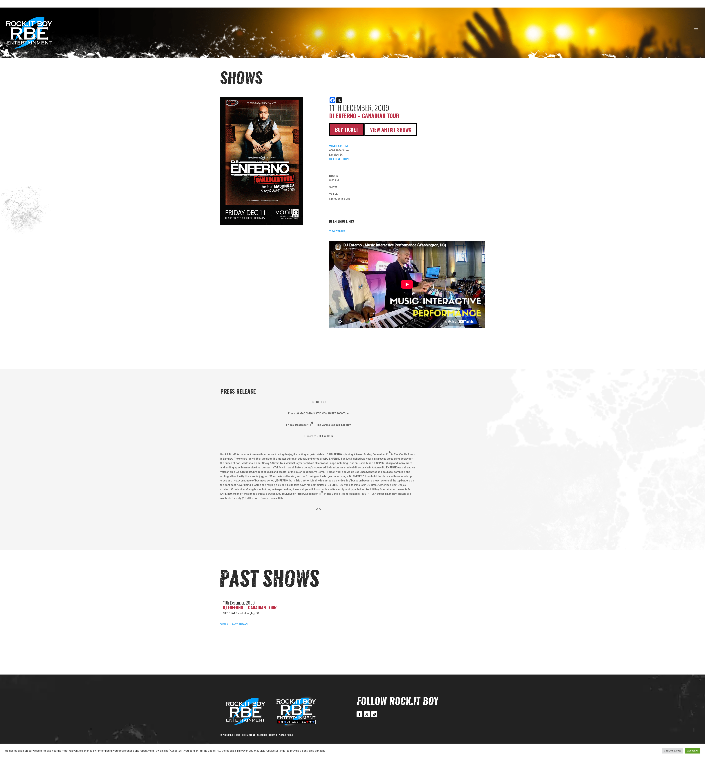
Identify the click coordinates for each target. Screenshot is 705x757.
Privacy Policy (286, 734)
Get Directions (339, 159)
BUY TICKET (346, 129)
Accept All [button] (692, 750)
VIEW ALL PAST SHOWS (234, 624)
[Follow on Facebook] (359, 714)
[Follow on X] (367, 714)
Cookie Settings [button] (672, 750)
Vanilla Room (338, 146)
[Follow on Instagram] (374, 714)
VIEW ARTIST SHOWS (390, 129)
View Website (337, 230)
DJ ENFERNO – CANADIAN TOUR (250, 607)
